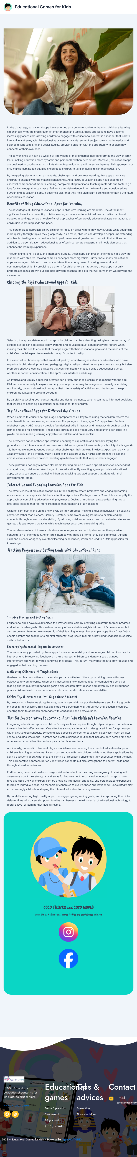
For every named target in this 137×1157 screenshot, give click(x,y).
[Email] (111, 1098)
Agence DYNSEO (71, 1139)
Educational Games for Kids (43, 6)
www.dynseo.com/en (17, 1105)
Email (121, 1098)
